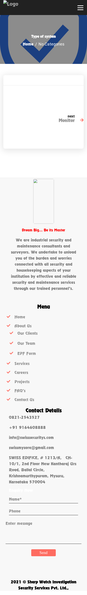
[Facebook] (55, 96)
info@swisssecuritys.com (31, 437)
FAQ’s (19, 390)
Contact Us (24, 399)
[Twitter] (63, 96)
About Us (22, 326)
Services (21, 363)
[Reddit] (80, 96)
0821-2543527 (24, 417)
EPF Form (26, 353)
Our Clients (27, 333)
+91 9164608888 (27, 427)
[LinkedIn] (71, 96)
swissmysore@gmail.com (31, 447)
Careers (21, 372)
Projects (21, 381)
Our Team (26, 343)
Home (28, 44)
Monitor (67, 120)
